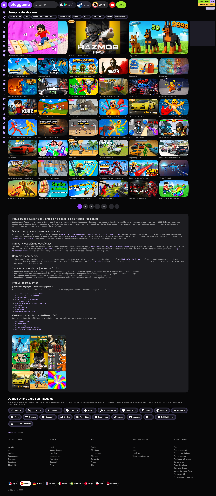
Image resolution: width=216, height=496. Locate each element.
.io (9, 450)
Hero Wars (19, 309)
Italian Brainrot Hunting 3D (22, 238)
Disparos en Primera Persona (72, 234)
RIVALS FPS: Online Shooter (26, 299)
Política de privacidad (182, 459)
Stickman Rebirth (22, 301)
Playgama (12, 433)
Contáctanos (179, 462)
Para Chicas (54, 453)
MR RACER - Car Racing (130, 259)
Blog (175, 447)
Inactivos (136, 453)
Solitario (135, 447)
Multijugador (96, 453)
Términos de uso (180, 468)
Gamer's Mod (20, 324)
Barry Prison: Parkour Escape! (117, 247)
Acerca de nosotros (181, 450)
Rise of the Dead (77, 236)
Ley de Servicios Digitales (184, 471)
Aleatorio (94, 439)
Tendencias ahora (15, 439)
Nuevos (53, 439)
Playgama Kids (180, 474)
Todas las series (180, 439)
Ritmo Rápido (96, 247)
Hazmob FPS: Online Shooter (108, 234)
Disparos (89, 234)
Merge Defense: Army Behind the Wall (30, 303)
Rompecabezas (14, 456)
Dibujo (135, 450)
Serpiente (95, 459)
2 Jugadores (54, 456)
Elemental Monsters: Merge (26, 311)
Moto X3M (99, 261)
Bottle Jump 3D (21, 307)
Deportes (12, 459)
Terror (52, 465)
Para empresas (180, 456)
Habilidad (53, 447)
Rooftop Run (47, 249)
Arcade (91, 261)
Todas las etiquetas (140, 439)
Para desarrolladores (182, 453)
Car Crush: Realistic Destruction (28, 330)
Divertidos (95, 450)
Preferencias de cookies (183, 477)
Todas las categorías (140, 456)
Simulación (12, 465)
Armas (93, 462)
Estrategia (12, 462)
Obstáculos (54, 462)
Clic (92, 465)
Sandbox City (20, 326)
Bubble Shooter (56, 450)
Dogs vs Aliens (21, 297)
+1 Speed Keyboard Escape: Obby (29, 293)
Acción (11, 453)
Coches (94, 447)
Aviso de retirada (180, 465)
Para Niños (54, 459)
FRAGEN (18, 305)
